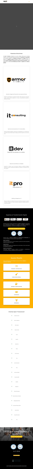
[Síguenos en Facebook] (15, 451)
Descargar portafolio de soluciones (16, 228)
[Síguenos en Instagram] (17, 451)
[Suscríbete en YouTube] (19, 451)
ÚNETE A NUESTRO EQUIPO (16, 455)
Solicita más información (16, 436)
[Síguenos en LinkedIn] (14, 451)
